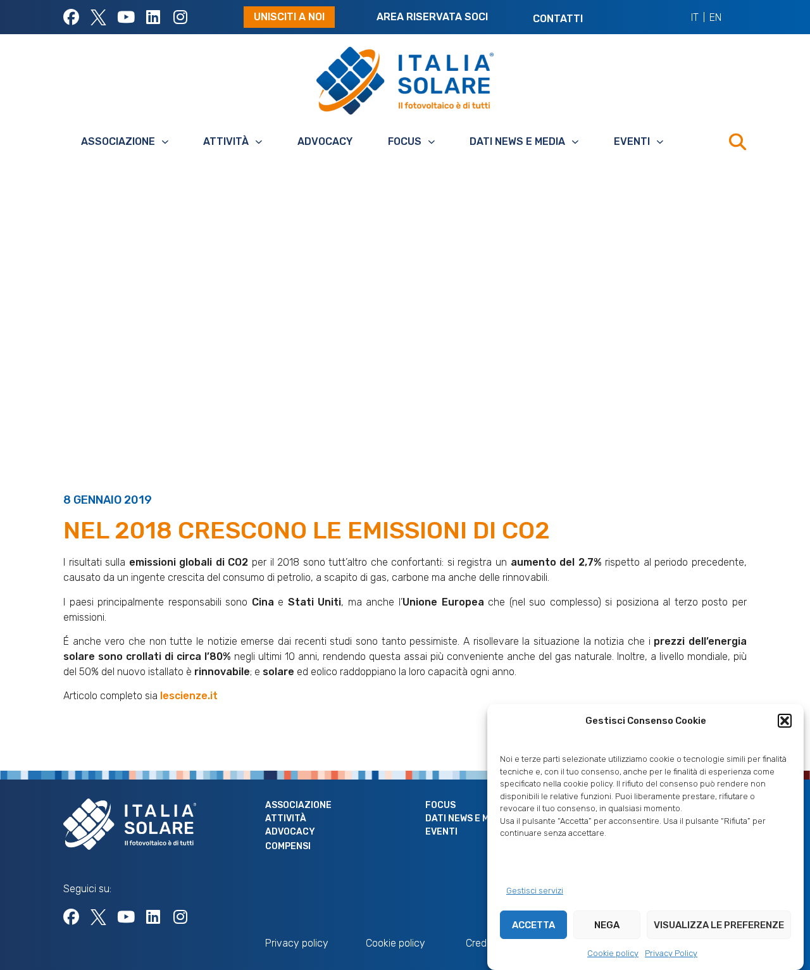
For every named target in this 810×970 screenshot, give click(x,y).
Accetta (533, 925)
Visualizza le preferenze (719, 925)
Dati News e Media (517, 141)
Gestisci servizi (534, 890)
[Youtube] (126, 17)
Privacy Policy (671, 953)
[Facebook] (71, 17)
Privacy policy (296, 943)
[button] (784, 720)
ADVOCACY (324, 141)
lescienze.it (189, 696)
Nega (607, 925)
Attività (226, 141)
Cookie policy (613, 953)
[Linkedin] (153, 17)
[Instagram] (180, 17)
